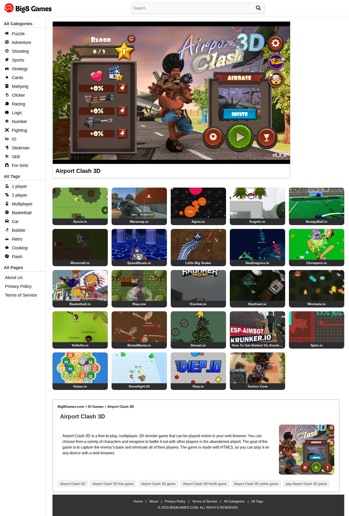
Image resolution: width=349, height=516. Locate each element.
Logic (16, 112)
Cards (17, 77)
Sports (17, 60)
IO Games (96, 406)
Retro (16, 239)
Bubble (18, 230)
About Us (14, 277)
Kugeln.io (257, 221)
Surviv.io (80, 221)
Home (138, 501)
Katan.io (80, 386)
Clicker (18, 95)
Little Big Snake (198, 263)
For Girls (19, 165)
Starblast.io (257, 304)
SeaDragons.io (257, 263)
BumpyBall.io (316, 221)
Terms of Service (21, 295)
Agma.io (198, 221)
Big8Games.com (71, 406)
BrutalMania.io (139, 345)
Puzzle (18, 33)
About (153, 501)
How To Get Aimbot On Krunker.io (259, 345)
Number (19, 121)
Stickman (20, 148)
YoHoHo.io (80, 345)
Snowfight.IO (139, 386)
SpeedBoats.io (139, 263)
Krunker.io (198, 304)
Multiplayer (22, 204)
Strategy (19, 68)
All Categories (234, 501)
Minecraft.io (80, 263)
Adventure (21, 42)
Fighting (19, 130)
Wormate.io (316, 304)
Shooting (20, 51)
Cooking (19, 248)
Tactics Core (257, 386)
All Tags (257, 501)
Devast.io (198, 345)
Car (15, 221)
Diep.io (198, 386)
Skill (15, 156)
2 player (19, 195)
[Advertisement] (318, 95)
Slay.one (139, 304)
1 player (19, 186)
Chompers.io (316, 263)
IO (13, 139)
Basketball (21, 212)
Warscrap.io (139, 221)
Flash (16, 256)
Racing (18, 104)
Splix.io (317, 345)
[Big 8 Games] (27, 12)
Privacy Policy (18, 286)
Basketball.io (80, 304)
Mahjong (19, 86)
